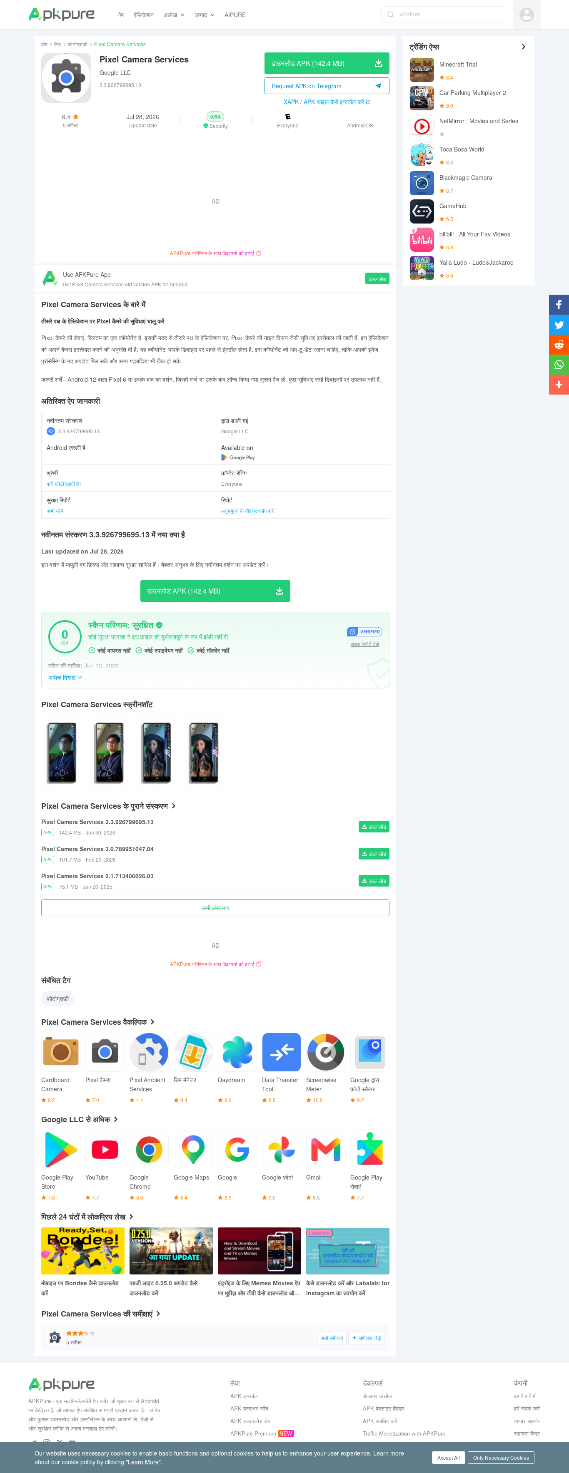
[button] (215, 120)
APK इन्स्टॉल (244, 1396)
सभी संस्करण (215, 908)
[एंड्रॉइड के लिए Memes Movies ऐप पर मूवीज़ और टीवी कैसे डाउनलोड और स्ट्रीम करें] (259, 1250)
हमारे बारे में (525, 1396)
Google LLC (115, 72)
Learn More (143, 1462)
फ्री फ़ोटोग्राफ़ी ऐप (64, 483)
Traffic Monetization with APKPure (404, 1433)
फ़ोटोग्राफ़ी (77, 43)
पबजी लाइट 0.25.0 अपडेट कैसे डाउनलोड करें (163, 1288)
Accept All (448, 1457)
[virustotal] (159, 625)
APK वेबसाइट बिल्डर (383, 1408)
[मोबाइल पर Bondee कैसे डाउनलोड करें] (83, 1250)
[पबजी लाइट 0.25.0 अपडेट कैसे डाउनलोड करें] (171, 1250)
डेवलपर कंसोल (377, 1396)
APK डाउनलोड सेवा (251, 1421)
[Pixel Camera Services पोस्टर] (62, 752)
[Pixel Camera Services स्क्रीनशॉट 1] (110, 752)
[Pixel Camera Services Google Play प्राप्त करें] (238, 457)
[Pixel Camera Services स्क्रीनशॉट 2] (157, 752)
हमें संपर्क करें (527, 1408)
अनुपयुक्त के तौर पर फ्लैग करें (247, 510)
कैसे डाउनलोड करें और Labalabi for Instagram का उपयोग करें (347, 1288)
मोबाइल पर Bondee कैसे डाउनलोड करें (80, 1288)
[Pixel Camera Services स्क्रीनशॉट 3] (204, 752)
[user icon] (526, 14)
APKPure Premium (253, 1433)
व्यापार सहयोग (527, 1421)
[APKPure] (61, 14)
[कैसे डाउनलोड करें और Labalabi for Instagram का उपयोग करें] (347, 1250)
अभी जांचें (55, 510)
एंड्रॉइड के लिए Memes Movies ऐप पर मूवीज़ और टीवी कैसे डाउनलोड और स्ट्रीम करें (259, 1288)
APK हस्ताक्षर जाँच (249, 1408)
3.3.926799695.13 (79, 431)
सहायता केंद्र (527, 1433)
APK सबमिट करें (380, 1421)
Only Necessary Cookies (501, 1457)
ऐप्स (57, 43)
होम (44, 43)
